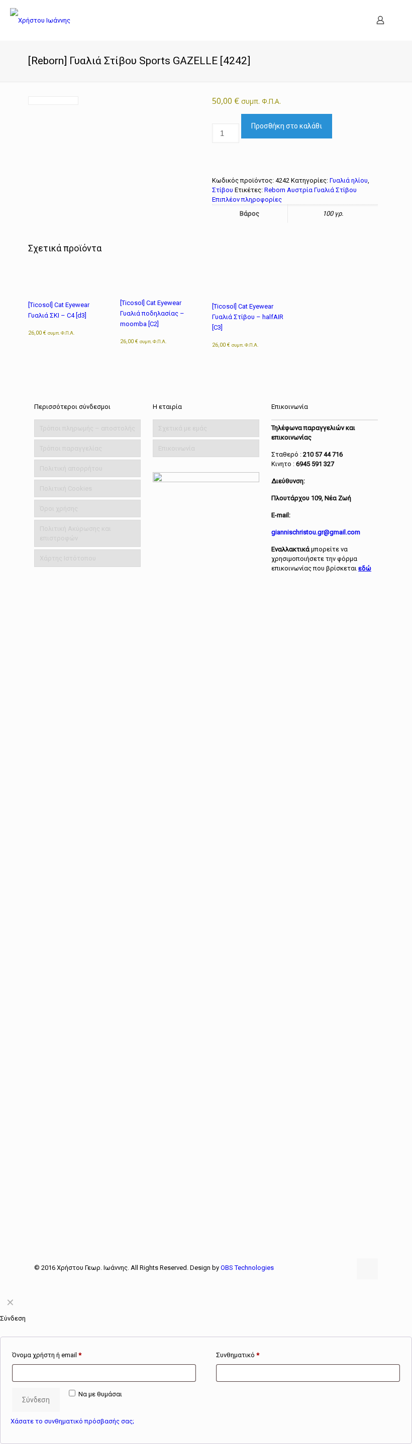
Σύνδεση (36, 1400)
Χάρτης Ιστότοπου (68, 558)
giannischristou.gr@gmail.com (315, 532)
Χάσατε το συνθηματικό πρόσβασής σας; (72, 1421)
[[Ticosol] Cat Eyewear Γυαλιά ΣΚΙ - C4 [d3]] (67, 280)
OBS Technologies (247, 1267)
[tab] (295, 199)
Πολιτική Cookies (66, 488)
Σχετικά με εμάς (182, 428)
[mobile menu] (345, 20)
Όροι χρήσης (59, 508)
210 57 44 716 (323, 454)
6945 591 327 (315, 464)
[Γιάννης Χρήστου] (40, 20)
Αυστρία (300, 190)
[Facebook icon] (343, 1267)
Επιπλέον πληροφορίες (247, 199)
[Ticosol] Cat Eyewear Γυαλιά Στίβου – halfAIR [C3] (247, 317)
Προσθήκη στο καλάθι (286, 126)
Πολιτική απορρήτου (71, 468)
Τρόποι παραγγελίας (71, 448)
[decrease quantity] (215, 118)
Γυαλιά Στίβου (335, 190)
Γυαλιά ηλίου (349, 180)
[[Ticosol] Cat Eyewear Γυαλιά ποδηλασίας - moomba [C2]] (159, 279)
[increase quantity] (215, 158)
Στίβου (222, 190)
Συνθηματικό (237, 1355)
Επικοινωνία (176, 448)
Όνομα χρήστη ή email (46, 1355)
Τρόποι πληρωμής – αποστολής (87, 428)
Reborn (274, 190)
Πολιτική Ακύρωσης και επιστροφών (75, 533)
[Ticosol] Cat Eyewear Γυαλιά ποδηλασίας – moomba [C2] (152, 313)
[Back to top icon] (367, 1268)
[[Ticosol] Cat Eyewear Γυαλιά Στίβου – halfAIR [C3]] (251, 281)
